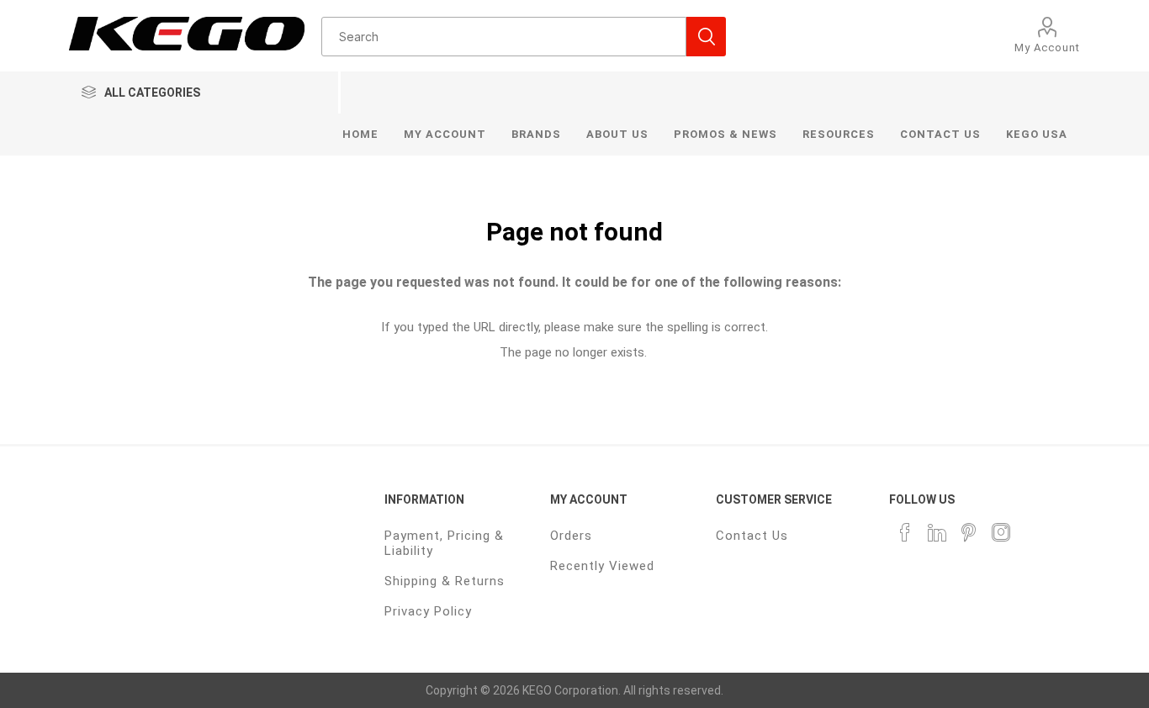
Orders (571, 535)
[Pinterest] (969, 532)
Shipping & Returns (444, 581)
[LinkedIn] (937, 532)
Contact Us (752, 535)
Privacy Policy (428, 611)
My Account (1047, 47)
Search (706, 36)
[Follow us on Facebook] (905, 532)
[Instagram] (1001, 532)
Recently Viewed (602, 565)
